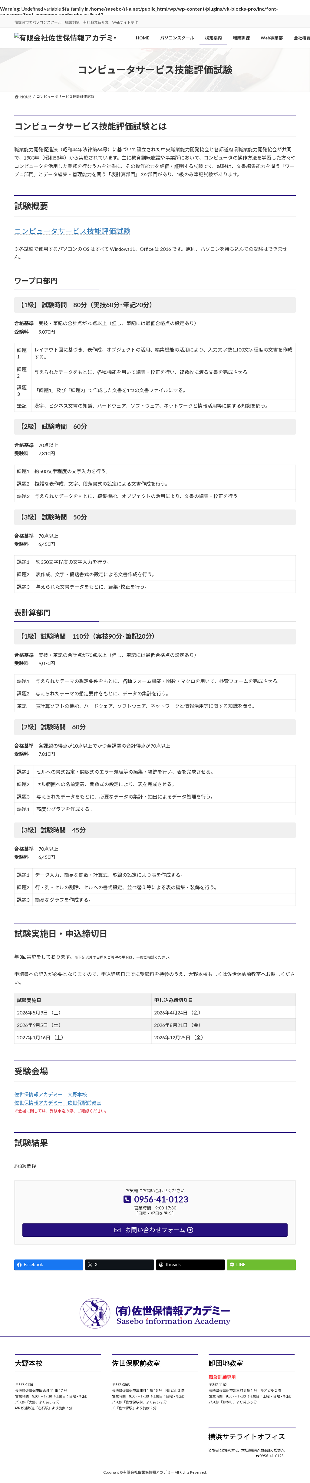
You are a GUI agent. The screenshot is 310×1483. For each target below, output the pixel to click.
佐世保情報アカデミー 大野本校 (50, 1094)
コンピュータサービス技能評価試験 (72, 231)
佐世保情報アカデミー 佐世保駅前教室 (57, 1102)
